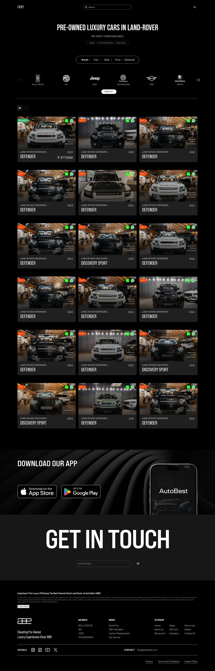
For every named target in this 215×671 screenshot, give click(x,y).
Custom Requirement (119, 633)
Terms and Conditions (168, 661)
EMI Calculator (116, 629)
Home (92, 43)
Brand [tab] (85, 60)
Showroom (160, 633)
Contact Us (189, 633)
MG (80, 629)
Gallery (187, 629)
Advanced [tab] (129, 60)
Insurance (174, 633)
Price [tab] (118, 60)
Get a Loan (189, 625)
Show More (23, 606)
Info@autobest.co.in (147, 650)
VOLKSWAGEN (85, 637)
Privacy (149, 661)
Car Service (114, 637)
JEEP (81, 633)
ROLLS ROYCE (85, 625)
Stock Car (114, 625)
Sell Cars (173, 629)
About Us (159, 629)
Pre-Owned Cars (105, 43)
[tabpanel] (108, 84)
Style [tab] (107, 60)
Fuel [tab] (96, 60)
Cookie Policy (191, 661)
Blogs (172, 625)
